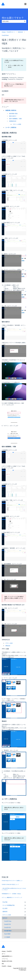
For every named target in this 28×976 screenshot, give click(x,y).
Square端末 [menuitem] (7, 934)
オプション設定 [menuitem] (7, 915)
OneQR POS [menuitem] (7, 924)
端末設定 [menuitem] (5, 918)
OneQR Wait (5, 35)
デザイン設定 (9, 643)
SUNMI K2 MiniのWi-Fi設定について (10, 884)
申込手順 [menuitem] (5, 902)
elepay (9, 966)
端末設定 (20, 32)
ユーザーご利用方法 (10, 127)
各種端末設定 (12, 121)
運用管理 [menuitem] (5, 911)
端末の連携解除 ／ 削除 (15, 118)
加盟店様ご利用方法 (10, 110)
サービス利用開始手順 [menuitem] (8, 905)
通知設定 (7, 645)
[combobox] (12, 21)
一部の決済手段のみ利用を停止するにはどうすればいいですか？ (14, 889)
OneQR (4, 966)
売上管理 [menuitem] (5, 908)
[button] (25, 902)
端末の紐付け (12, 116)
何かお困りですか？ (13, 17)
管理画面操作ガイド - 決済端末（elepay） (12, 893)
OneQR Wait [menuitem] (7, 931)
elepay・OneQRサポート (8, 32)
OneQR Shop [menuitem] (7, 921)
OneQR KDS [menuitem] (7, 927)
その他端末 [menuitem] (7, 937)
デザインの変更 (17, 124)
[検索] (24, 21)
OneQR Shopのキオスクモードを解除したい (12, 880)
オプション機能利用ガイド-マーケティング (12, 897)
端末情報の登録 (13, 113)
